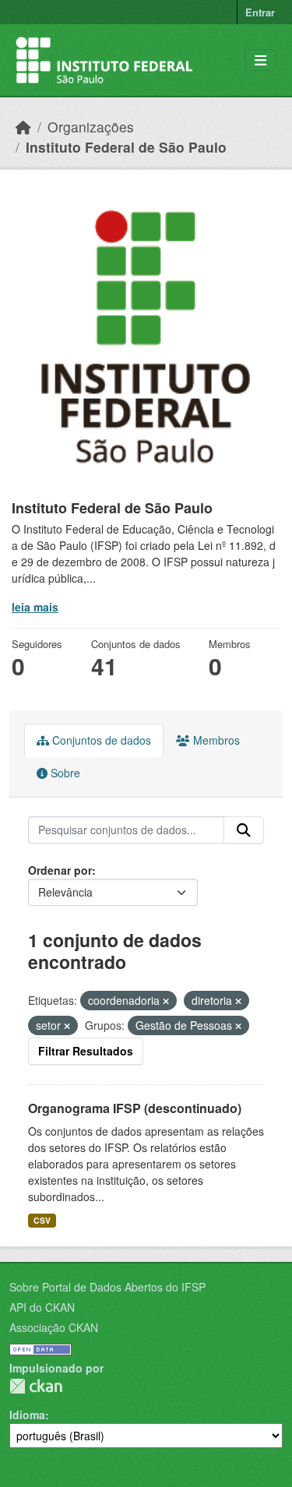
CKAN (35, 1386)
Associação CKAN (53, 1327)
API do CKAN (42, 1307)
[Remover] (166, 1001)
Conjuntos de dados (100, 740)
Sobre (63, 772)
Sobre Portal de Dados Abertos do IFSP (107, 1287)
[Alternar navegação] (260, 60)
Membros (215, 740)
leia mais (35, 607)
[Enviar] (243, 830)
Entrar (260, 12)
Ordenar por (60, 870)
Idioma (27, 1414)
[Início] (23, 126)
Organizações (90, 126)
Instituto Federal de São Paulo (126, 147)
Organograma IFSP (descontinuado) (134, 1108)
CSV (42, 1220)
